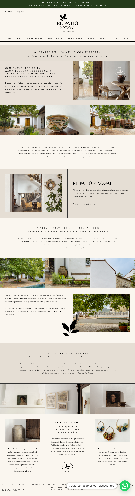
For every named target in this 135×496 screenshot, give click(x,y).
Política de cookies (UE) (72, 484)
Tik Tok (51, 484)
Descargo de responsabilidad (69, 489)
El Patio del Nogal (30, 38)
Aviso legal (96, 484)
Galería (105, 38)
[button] (125, 485)
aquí (106, 5)
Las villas (55, 38)
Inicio (8, 38)
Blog (91, 38)
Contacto (122, 38)
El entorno (75, 38)
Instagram (38, 484)
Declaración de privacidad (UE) (68, 487)
